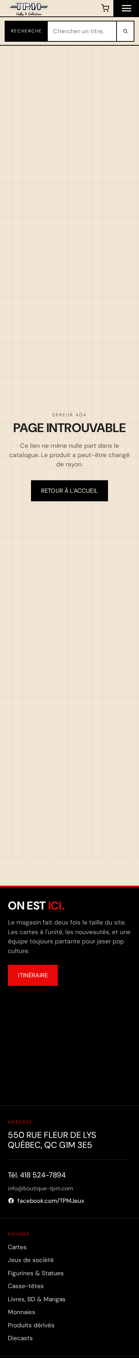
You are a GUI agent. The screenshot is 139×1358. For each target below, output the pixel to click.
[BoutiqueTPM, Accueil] (29, 8)
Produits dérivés (31, 1325)
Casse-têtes (26, 1286)
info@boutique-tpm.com (40, 1188)
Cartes (17, 1247)
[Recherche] (124, 31)
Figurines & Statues (36, 1273)
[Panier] (105, 8)
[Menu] (126, 8)
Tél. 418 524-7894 (37, 1175)
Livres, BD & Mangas (37, 1299)
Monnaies (21, 1312)
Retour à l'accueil (69, 491)
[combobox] (82, 31)
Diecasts (20, 1338)
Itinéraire (33, 975)
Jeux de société (31, 1260)
